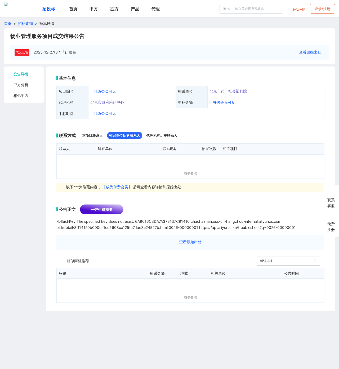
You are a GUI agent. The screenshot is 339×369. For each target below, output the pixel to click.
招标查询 (25, 23)
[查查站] (21, 8)
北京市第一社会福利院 (228, 91)
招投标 (48, 8)
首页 (7, 23)
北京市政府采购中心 (107, 102)
